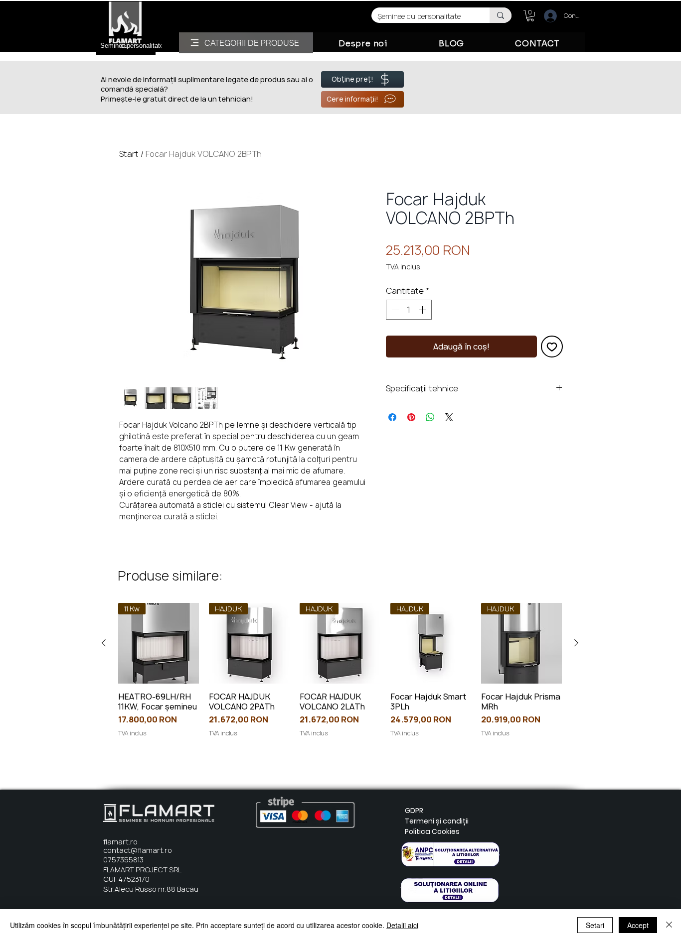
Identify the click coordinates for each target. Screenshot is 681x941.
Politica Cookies (432, 831)
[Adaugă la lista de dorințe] (552, 346)
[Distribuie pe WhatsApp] (430, 417)
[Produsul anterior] (104, 643)
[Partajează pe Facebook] (392, 417)
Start (129, 153)
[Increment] (423, 309)
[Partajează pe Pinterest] (411, 417)
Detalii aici (402, 925)
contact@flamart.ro (137, 850)
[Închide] (669, 925)
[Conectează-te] (546, 15)
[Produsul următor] (576, 643)
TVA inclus (403, 266)
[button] (530, 15)
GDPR (414, 811)
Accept (638, 925)
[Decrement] (394, 309)
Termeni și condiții (437, 821)
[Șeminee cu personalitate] (500, 15)
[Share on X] (449, 417)
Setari (595, 925)
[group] (340, 675)
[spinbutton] (408, 309)
